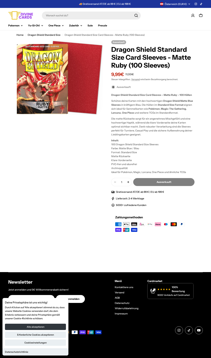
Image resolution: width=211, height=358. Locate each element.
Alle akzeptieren (35, 326)
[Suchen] (136, 15)
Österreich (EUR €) (176, 4)
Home (20, 34)
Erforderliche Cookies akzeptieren (35, 334)
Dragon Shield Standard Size (44, 34)
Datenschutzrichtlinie (16, 351)
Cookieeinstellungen (35, 342)
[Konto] (193, 15)
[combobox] (91, 15)
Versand (135, 79)
